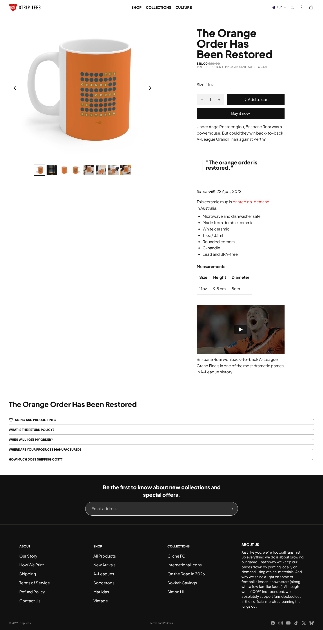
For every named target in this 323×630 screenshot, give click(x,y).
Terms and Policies (161, 623)
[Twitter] (304, 623)
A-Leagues (103, 573)
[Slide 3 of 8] (64, 170)
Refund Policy (32, 591)
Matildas (101, 591)
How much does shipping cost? (36, 459)
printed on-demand (251, 201)
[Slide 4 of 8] (76, 170)
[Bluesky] (311, 623)
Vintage (100, 600)
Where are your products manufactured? (45, 449)
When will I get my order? (31, 439)
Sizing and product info (35, 420)
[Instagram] (280, 623)
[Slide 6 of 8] (101, 170)
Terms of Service (34, 582)
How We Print (31, 564)
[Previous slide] (14, 88)
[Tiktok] (296, 623)
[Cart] (311, 7)
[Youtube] (288, 623)
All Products (104, 555)
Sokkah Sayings (182, 582)
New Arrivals (104, 564)
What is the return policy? (31, 430)
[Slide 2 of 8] (52, 170)
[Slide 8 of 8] (125, 170)
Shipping (27, 573)
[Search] (292, 7)
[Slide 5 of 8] (88, 170)
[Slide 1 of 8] (39, 170)
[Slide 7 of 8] (113, 170)
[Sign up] (231, 508)
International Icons (184, 564)
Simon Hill (176, 591)
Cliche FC (176, 555)
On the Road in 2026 (186, 573)
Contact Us (29, 600)
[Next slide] (151, 88)
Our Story (28, 555)
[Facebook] (273, 623)
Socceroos (103, 582)
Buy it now (240, 113)
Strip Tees (25, 623)
